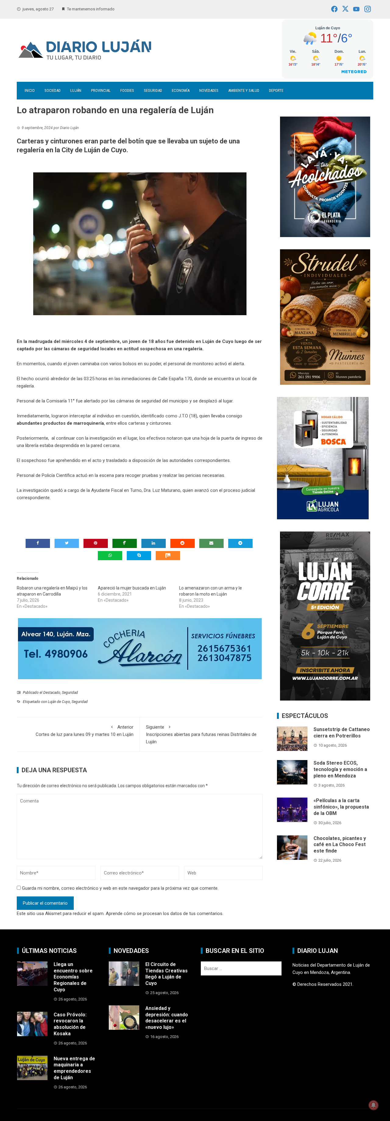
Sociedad (52, 90)
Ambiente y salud (243, 90)
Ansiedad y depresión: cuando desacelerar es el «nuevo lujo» (166, 1017)
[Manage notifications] (373, 1105)
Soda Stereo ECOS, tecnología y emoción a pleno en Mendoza (340, 769)
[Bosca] (323, 457)
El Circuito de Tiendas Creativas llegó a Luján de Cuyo (166, 973)
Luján (75, 90)
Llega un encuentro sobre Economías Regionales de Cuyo (73, 977)
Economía (181, 90)
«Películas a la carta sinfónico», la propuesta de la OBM (341, 807)
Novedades (208, 90)
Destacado (51, 692)
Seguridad (153, 90)
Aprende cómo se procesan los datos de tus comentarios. (164, 913)
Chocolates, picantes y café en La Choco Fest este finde (340, 844)
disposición (143, 460)
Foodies (127, 90)
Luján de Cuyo (59, 702)
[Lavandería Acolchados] (325, 176)
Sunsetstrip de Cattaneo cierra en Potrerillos (342, 732)
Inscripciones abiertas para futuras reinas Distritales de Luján (201, 734)
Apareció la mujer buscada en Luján (132, 588)
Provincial (101, 90)
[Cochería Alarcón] (140, 648)
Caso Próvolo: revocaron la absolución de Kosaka (70, 1024)
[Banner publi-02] (325, 615)
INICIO (30, 90)
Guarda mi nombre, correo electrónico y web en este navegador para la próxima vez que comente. (120, 888)
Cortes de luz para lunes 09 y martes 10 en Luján (84, 730)
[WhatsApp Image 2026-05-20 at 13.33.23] (325, 316)
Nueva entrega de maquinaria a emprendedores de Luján (74, 1068)
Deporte (276, 90)
